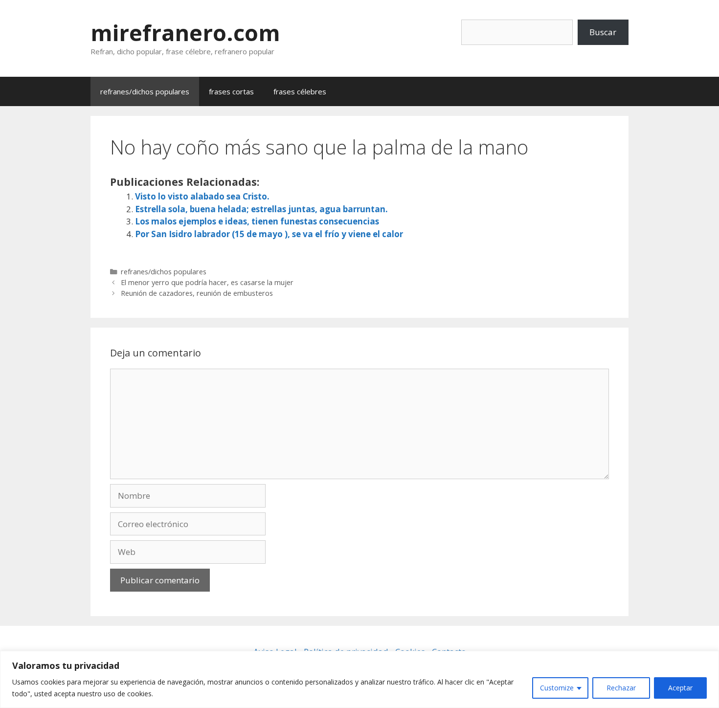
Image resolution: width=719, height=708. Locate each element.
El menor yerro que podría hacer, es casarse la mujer (207, 282)
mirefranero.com (185, 32)
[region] (359, 679)
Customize (557, 687)
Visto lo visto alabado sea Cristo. (202, 196)
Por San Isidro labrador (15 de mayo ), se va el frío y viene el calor (269, 234)
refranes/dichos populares (144, 91)
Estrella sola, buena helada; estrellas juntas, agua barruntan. (261, 209)
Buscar (602, 32)
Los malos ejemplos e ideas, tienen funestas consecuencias (257, 221)
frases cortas (231, 91)
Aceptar (680, 687)
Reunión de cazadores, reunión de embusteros (197, 293)
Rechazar (621, 687)
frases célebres (299, 91)
